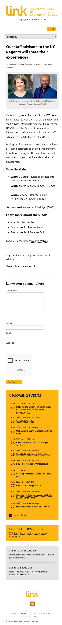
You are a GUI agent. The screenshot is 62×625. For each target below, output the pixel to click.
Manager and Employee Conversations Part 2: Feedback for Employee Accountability (33, 410)
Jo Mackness (37, 255)
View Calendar (20, 515)
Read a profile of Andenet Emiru (28, 232)
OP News (36, 64)
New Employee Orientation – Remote (33, 506)
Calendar (24, 614)
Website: (10, 342)
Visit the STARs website (24, 222)
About (36, 616)
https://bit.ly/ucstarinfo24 (31, 198)
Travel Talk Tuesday (25, 421)
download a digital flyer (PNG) (37, 207)
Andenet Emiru (20, 255)
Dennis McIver (39, 240)
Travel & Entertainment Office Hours (33, 454)
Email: (9, 333)
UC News (44, 64)
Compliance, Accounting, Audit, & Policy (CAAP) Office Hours (34, 496)
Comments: (11, 290)
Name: (9, 323)
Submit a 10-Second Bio (23, 550)
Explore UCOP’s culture (26, 529)
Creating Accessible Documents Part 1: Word (34, 475)
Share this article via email (20, 266)
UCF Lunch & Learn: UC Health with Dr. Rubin (34, 432)
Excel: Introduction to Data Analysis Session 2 (32, 444)
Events (29, 64)
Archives (26, 616)
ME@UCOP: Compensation (28, 485)
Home (14, 614)
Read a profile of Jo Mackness (27, 227)
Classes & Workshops (41, 614)
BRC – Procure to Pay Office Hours (32, 464)
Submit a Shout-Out (20, 567)
